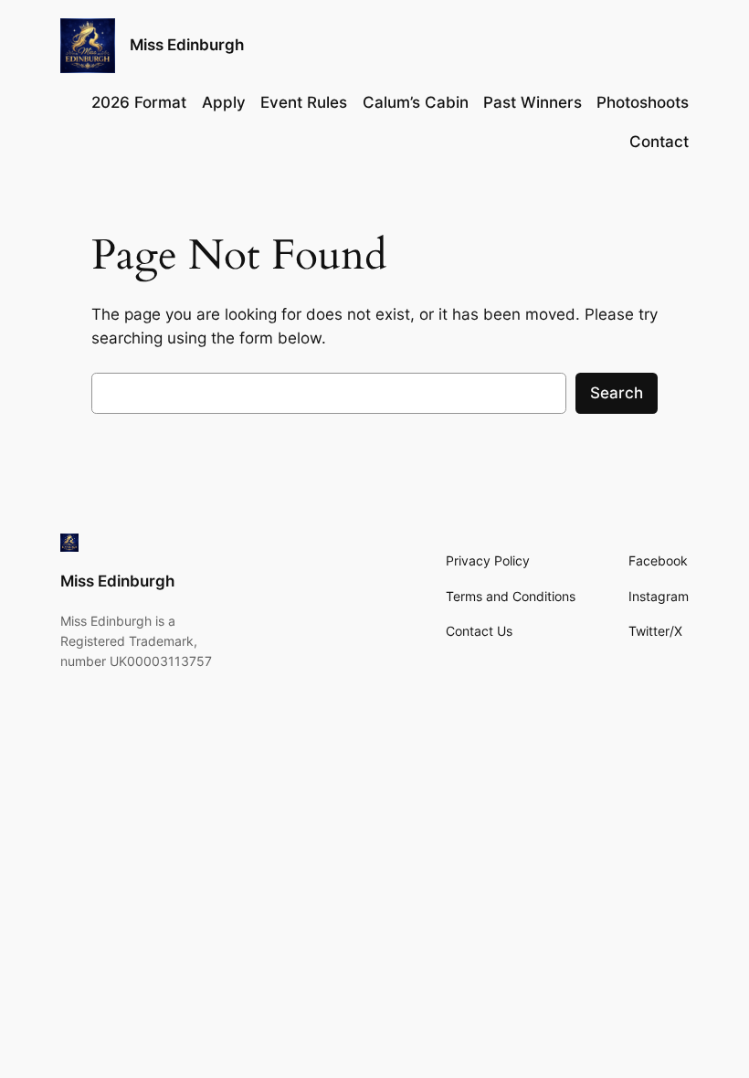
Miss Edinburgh (187, 45)
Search (616, 393)
